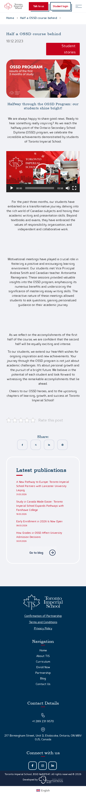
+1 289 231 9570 (43, 721)
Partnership (43, 673)
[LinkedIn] (52, 766)
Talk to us (38, 6)
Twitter (35, 445)
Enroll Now (43, 667)
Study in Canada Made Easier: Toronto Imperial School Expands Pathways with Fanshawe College (40, 506)
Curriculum (43, 661)
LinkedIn (49, 445)
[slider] (39, 188)
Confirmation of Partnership (43, 616)
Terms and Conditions (43, 622)
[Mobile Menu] (79, 6)
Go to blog (36, 553)
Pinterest (62, 445)
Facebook (22, 445)
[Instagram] (42, 766)
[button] (43, 171)
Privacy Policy (43, 628)
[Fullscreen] (74, 188)
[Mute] (68, 188)
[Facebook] (32, 766)
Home (43, 650)
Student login (60, 6)
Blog (43, 678)
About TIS (43, 656)
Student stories (69, 48)
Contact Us (43, 684)
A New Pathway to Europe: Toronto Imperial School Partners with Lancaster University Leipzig (42, 486)
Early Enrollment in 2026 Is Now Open (39, 521)
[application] (43, 171)
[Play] (12, 188)
